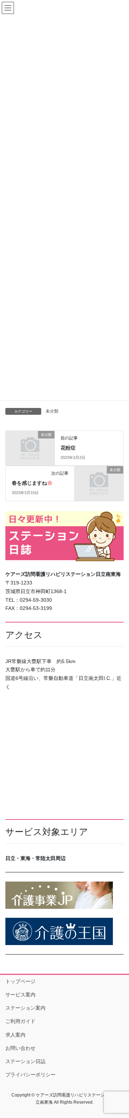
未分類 (52, 411)
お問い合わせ (20, 1048)
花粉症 (68, 448)
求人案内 (15, 1035)
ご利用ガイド (20, 1021)
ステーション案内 (25, 1008)
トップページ (20, 981)
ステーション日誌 (25, 1061)
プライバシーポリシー (30, 1074)
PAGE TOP (118, 1078)
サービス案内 (20, 994)
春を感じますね (29, 483)
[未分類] (30, 445)
